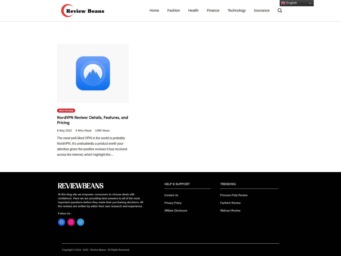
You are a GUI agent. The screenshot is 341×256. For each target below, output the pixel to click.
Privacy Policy (173, 202)
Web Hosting (66, 110)
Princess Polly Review (233, 195)
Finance (213, 10)
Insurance (262, 10)
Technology (237, 10)
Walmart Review (230, 210)
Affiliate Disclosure (175, 210)
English (291, 3)
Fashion (173, 10)
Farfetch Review (230, 202)
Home (154, 10)
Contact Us (171, 195)
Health (193, 10)
